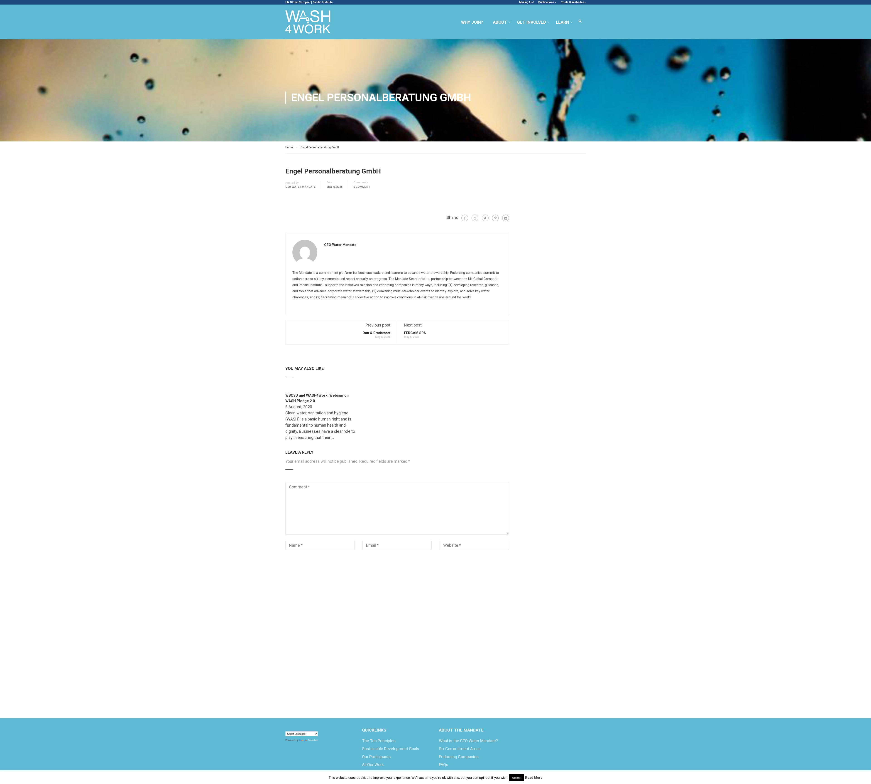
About (500, 22)
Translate (313, 740)
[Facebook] (464, 218)
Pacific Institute (323, 2)
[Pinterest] (495, 218)
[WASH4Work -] (308, 24)
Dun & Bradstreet (376, 333)
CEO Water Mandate (300, 186)
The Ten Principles (379, 740)
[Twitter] (485, 218)
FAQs (443, 764)
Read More (534, 778)
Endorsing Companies (459, 756)
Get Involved (531, 22)
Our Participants (376, 756)
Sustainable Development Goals (390, 748)
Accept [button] (516, 777)
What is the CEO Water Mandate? (468, 740)
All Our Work (373, 764)
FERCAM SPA (415, 333)
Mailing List (526, 2)
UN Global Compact (298, 2)
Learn (562, 22)
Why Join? (472, 22)
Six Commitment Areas (460, 748)
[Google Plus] (475, 218)
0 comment (361, 186)
